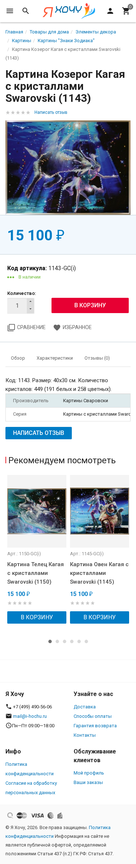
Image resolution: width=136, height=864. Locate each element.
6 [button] (86, 641)
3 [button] (64, 641)
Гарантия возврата (95, 725)
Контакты (85, 735)
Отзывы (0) (97, 358)
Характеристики (55, 358)
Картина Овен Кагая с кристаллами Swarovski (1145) (99, 573)
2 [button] (57, 641)
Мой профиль (89, 773)
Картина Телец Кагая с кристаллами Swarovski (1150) (35, 573)
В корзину (37, 617)
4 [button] (71, 641)
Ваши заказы (88, 782)
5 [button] (79, 641)
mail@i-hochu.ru (30, 716)
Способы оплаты (93, 716)
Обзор (18, 358)
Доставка (85, 706)
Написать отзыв (50, 112)
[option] (36, 549)
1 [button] (50, 641)
